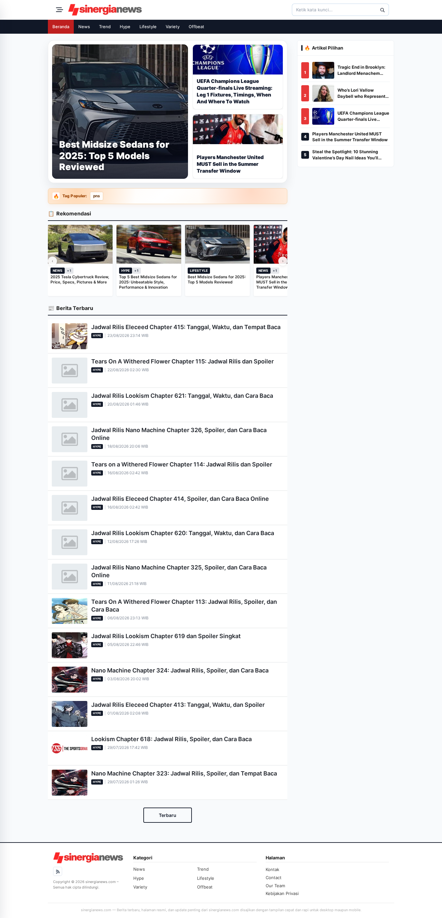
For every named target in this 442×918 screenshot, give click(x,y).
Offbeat (196, 26)
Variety (173, 26)
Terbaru (167, 815)
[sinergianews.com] (105, 10)
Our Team (275, 885)
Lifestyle (148, 26)
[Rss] (57, 871)
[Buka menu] (58, 9)
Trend (105, 26)
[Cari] (382, 10)
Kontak (272, 869)
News (84, 26)
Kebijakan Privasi (282, 893)
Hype (125, 26)
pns (96, 196)
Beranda (60, 26)
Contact (274, 877)
